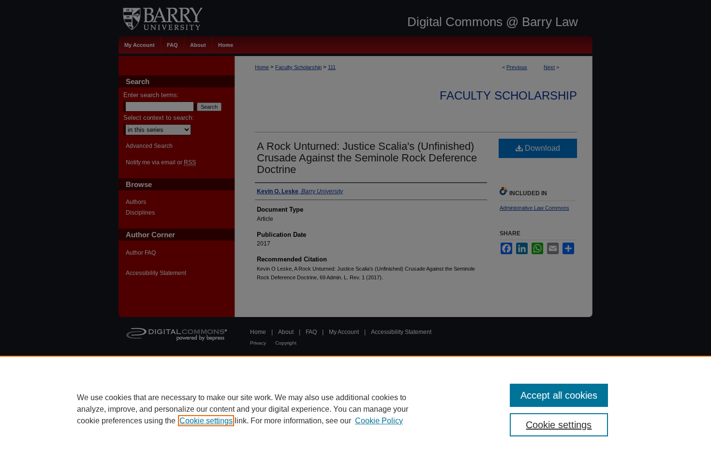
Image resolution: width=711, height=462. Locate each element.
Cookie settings (206, 421)
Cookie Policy (379, 421)
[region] (355, 409)
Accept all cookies (558, 395)
